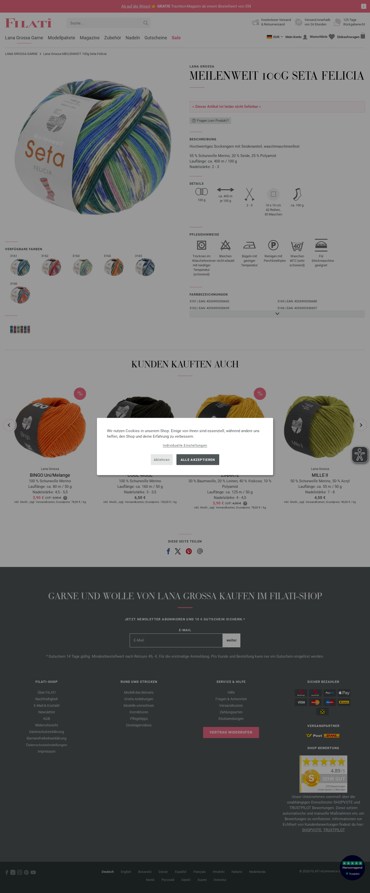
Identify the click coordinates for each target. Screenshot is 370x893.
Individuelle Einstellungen (185, 445)
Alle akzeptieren (198, 459)
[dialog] (185, 446)
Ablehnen (162, 459)
